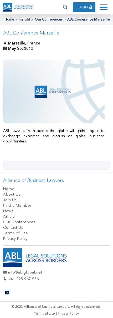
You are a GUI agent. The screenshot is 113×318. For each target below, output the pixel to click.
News (8, 210)
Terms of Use (15, 233)
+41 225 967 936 (23, 278)
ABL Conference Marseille (88, 19)
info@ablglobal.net (24, 272)
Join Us (10, 199)
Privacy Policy (15, 238)
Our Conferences (49, 19)
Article (9, 216)
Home (9, 19)
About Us (11, 194)
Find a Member (17, 205)
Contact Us (13, 227)
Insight (24, 19)
